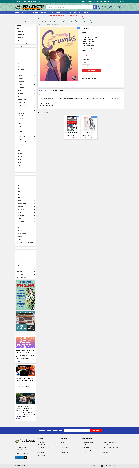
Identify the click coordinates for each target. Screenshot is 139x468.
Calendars (19, 271)
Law (19, 174)
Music (19, 194)
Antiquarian (21, 34)
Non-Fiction (22, 136)
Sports (20, 239)
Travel (19, 251)
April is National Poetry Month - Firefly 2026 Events (25, 351)
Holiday (20, 156)
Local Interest (21, 183)
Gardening (20, 93)
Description (42, 90)
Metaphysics (21, 191)
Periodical (20, 206)
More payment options (91, 74)
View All (106, 452)
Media (19, 188)
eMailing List (77, 12)
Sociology (20, 236)
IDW (20, 123)
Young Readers (22, 147)
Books (18, 28)
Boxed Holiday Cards (23, 52)
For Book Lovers (21, 274)
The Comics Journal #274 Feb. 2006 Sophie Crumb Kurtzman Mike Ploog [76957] (89, 134)
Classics (20, 60)
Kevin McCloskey (87, 450)
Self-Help (20, 230)
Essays (20, 75)
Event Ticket (21, 81)
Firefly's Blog (88, 12)
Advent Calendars (21, 277)
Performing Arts (22, 203)
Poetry (19, 212)
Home (19, 159)
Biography (20, 46)
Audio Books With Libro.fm (63, 12)
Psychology (21, 215)
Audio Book (19, 265)
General (21, 115)
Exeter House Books (88, 442)
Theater (20, 245)
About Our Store (20, 12)
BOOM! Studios (22, 105)
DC (19, 110)
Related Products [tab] (44, 112)
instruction (21, 128)
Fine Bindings (21, 87)
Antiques (20, 37)
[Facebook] (83, 78)
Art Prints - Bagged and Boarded (26, 43)
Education (20, 72)
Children (20, 57)
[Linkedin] (92, 78)
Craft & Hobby (21, 69)
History (21, 118)
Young (20, 144)
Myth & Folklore (22, 197)
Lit (18, 177)
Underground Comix (24, 141)
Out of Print (85, 444)
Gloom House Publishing (110, 442)
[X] (25, 457)
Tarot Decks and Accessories (25, 242)
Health (19, 150)
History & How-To (23, 121)
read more (18, 361)
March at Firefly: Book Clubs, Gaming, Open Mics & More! (25, 379)
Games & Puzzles (21, 268)
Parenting (20, 200)
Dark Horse (21, 108)
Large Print (21, 171)
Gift (19, 96)
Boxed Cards (21, 49)
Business (20, 55)
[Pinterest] (95, 78)
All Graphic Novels (23, 102)
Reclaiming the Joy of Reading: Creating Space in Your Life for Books (24, 408)
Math (19, 185)
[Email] (86, 78)
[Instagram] (19, 457)
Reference (20, 218)
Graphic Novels (22, 99)
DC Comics (21, 113)
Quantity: (84, 62)
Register (122, 1)
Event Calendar (33, 12)
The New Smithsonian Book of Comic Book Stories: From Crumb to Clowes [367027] (72, 134)
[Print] (89, 78)
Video (19, 254)
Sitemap (40, 457)
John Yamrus (107, 444)
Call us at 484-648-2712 (23, 453)
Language (20, 168)
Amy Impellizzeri (87, 452)
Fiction (20, 84)
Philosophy (21, 209)
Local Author (21, 180)
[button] (25, 294)
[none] (59, 54)
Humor (19, 162)
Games (20, 90)
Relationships (21, 221)
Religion (20, 224)
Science (20, 227)
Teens (20, 139)
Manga (20, 131)
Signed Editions (22, 233)
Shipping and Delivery (47, 12)
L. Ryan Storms (108, 450)
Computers (21, 63)
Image (20, 126)
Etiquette (20, 78)
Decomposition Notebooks (111, 447)
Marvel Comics (22, 134)
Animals (20, 262)
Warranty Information (56, 90)
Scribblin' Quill (86, 447)
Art (19, 40)
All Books (20, 31)
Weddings (20, 260)
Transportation (22, 248)
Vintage (20, 257)
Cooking (20, 66)
